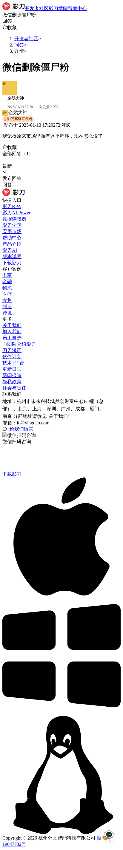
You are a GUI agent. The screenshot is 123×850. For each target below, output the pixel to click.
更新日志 (11, 369)
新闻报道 (11, 375)
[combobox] (30, 160)
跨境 (7, 312)
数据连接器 (14, 218)
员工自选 (11, 337)
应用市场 (11, 231)
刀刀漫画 (11, 350)
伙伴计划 (11, 356)
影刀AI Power (16, 212)
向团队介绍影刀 (19, 344)
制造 (7, 306)
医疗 (7, 294)
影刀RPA (11, 206)
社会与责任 (14, 387)
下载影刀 (11, 262)
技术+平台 (13, 362)
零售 (7, 300)
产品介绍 (11, 243)
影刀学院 (11, 225)
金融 (7, 281)
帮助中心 (11, 237)
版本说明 (11, 256)
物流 (7, 287)
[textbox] (61, 136)
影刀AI (9, 250)
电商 (7, 275)
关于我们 (11, 325)
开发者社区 (26, 38)
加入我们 (11, 331)
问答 (19, 44)
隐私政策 (11, 381)
